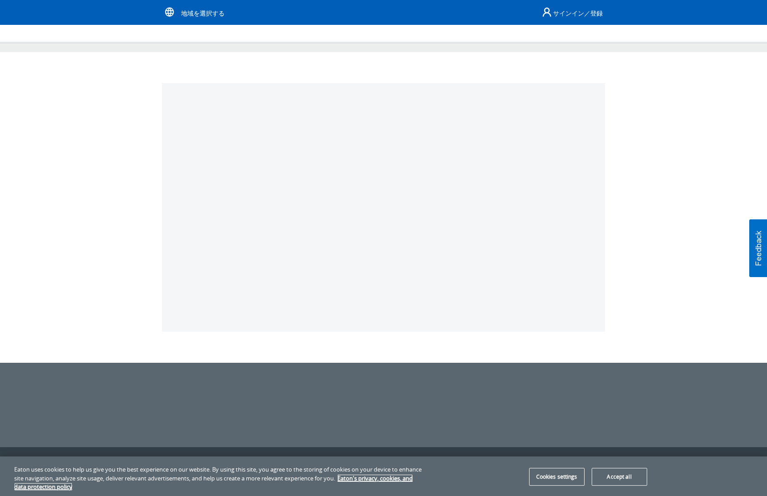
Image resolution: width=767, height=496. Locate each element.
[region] (383, 476)
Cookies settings (556, 476)
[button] (758, 248)
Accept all (619, 476)
